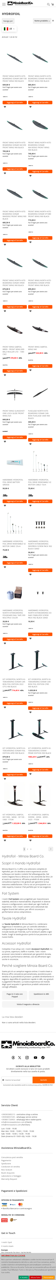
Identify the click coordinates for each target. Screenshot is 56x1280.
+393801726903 (8, 1119)
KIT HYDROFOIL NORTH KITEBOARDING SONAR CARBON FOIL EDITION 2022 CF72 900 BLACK (14, 683)
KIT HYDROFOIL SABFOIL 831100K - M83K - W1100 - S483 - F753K (14, 817)
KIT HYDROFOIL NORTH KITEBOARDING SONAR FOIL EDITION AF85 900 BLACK (14, 750)
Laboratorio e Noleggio (11, 1176)
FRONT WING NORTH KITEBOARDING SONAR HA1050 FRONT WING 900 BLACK (40, 78)
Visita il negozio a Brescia (28, 1004)
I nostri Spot (6, 1242)
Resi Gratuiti (6, 1170)
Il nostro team (7, 1246)
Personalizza (48, 1277)
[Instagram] (27, 1058)
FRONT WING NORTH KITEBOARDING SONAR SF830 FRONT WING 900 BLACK (14, 282)
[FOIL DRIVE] (5, 497)
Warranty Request (9, 1179)
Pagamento (6, 1160)
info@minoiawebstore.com (13, 1122)
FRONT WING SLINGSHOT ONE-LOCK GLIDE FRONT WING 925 (14, 413)
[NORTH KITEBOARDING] (5, 98)
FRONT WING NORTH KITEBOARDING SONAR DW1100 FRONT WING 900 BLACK (15, 78)
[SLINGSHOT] (5, 433)
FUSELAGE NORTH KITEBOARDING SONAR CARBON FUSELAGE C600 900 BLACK (39, 414)
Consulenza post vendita (12, 1157)
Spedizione (6, 1163)
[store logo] (20, 3)
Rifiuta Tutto (35, 1277)
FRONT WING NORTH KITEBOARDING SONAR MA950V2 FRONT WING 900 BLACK (14, 215)
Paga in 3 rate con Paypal (15, 995)
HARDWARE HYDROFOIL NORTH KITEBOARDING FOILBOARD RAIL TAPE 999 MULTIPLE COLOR (14, 614)
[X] (20, 1058)
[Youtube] (36, 1058)
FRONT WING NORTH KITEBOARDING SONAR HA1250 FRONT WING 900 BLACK (14, 145)
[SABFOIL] (5, 367)
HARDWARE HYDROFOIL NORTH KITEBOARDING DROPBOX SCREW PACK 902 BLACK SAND (40, 545)
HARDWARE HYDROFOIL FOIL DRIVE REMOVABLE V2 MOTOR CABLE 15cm (39, 482)
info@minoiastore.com (11, 1124)
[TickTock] (43, 1058)
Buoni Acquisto (7, 1173)
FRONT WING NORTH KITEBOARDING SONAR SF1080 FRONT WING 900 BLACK (39, 214)
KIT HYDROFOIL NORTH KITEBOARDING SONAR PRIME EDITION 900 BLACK (39, 750)
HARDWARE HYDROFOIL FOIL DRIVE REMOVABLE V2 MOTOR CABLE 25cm (14, 543)
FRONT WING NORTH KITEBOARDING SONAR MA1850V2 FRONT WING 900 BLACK (39, 146)
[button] (5, 106)
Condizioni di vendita (10, 1166)
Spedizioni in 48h (41, 994)
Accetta (24, 1277)
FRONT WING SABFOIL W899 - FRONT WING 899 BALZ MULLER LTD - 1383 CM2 (13, 350)
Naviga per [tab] (8, 21)
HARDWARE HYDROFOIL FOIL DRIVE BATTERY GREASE (13, 482)
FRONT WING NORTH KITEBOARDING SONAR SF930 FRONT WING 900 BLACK (39, 282)
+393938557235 (8, 1117)
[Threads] (13, 1058)
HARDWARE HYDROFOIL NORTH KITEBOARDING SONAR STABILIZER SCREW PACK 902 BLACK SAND (40, 614)
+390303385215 (8, 1114)
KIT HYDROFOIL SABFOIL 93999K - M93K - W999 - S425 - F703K (38, 817)
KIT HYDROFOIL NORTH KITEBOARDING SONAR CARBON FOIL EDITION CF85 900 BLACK (39, 683)
